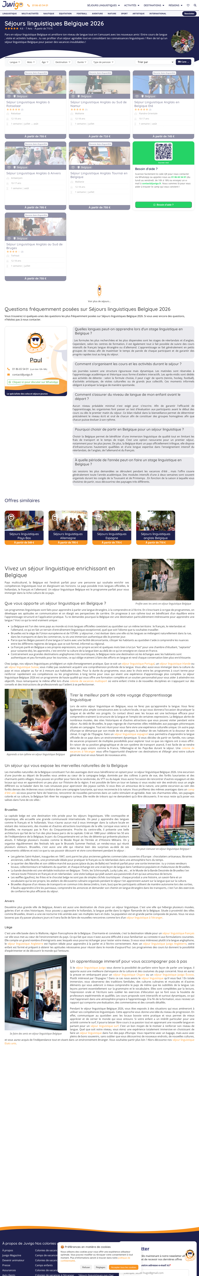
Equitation (65, 13)
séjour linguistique (152, 978)
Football (82, 13)
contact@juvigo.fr (151, 183)
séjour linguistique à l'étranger (144, 917)
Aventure (97, 13)
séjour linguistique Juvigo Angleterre (165, 943)
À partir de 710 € (99, 136)
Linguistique (9, 13)
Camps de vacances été (48, 1255)
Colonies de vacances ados (51, 1260)
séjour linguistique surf (104, 1026)
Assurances (9, 1270)
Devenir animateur (13, 1260)
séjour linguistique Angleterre (25, 943)
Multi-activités (30, 13)
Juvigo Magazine (11, 1255)
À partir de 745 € (163, 136)
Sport (124, 13)
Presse (6, 1265)
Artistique (138, 13)
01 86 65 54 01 (40, 5)
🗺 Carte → (183, 62)
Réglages (100, 1267)
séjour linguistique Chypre (129, 974)
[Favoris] (188, 5)
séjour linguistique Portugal (138, 663)
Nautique (48, 13)
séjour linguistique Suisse (24, 667)
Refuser (86, 1267)
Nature (112, 13)
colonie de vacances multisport (88, 681)
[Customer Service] (190, 1254)
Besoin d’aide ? (165, 204)
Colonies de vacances (47, 1250)
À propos (7, 1250)
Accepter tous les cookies (123, 1267)
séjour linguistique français (178, 933)
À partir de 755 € (35, 136)
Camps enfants (44, 1265)
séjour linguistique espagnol (131, 734)
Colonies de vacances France (52, 1270)
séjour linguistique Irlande (175, 663)
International (157, 13)
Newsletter (189, 13)
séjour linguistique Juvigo (91, 967)
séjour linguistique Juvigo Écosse (174, 974)
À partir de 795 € (35, 207)
